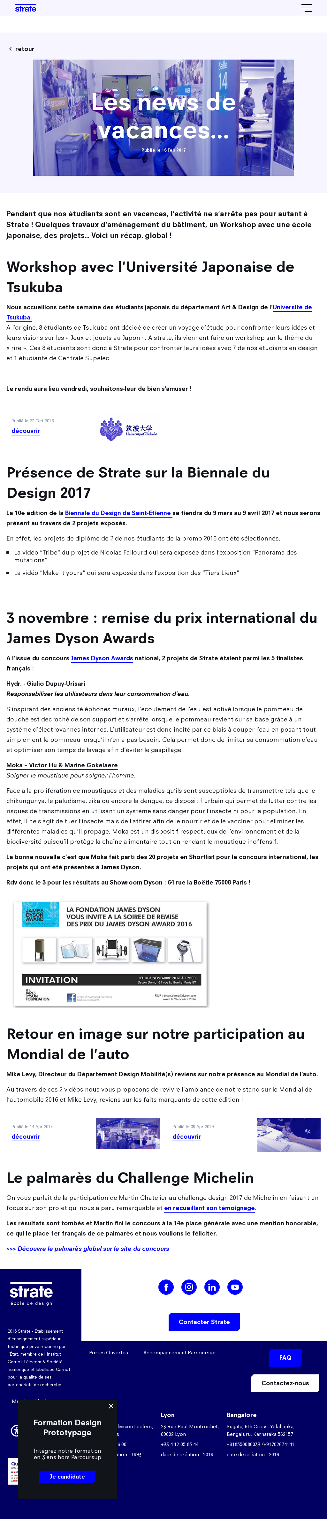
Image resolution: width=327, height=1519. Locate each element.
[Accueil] (25, 8)
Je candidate (67, 1476)
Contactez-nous (285, 1383)
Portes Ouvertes (108, 1353)
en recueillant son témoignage (209, 1208)
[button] (16, 1429)
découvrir (25, 430)
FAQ (285, 1357)
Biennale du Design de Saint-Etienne (118, 513)
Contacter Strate (204, 1322)
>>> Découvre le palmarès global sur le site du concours (87, 1248)
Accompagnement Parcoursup (179, 1353)
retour (24, 49)
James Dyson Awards (102, 658)
